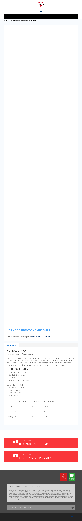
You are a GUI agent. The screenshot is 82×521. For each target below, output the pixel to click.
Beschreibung (11, 345)
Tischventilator (36, 337)
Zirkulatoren (13, 20)
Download (25, 440)
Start (6, 20)
